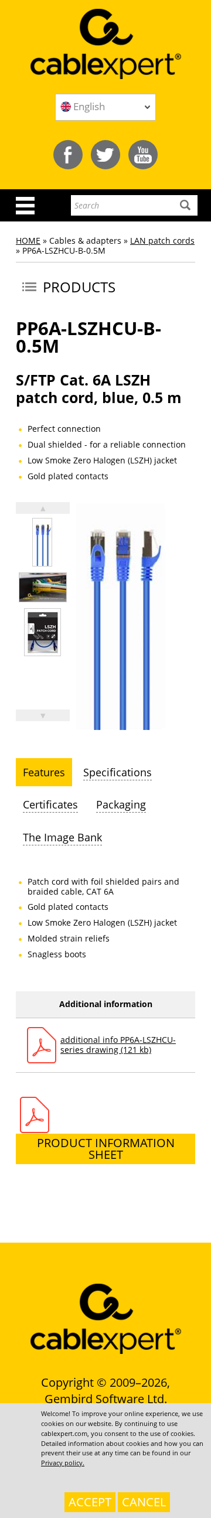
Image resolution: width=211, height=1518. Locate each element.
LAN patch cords (162, 240)
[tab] (44, 772)
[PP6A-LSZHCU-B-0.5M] (42, 542)
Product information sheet (106, 1148)
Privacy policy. (62, 1462)
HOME (28, 240)
